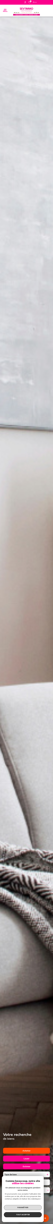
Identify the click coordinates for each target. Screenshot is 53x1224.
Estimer (26, 1166)
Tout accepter (23, 1214)
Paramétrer (22, 1207)
